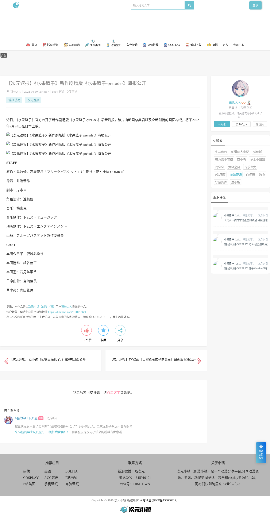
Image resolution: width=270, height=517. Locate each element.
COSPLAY (31, 477)
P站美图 (29, 484)
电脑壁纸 (72, 484)
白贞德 (250, 174)
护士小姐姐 (257, 159)
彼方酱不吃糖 (224, 159)
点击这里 (113, 392)
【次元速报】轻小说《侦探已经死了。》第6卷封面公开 (47, 359)
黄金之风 (234, 167)
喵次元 (140, 471)
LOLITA (71, 471)
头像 (26, 471)
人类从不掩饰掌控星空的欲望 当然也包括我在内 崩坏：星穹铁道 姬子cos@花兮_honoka (246, 220)
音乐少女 (250, 167)
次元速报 (33, 100)
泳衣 (262, 174)
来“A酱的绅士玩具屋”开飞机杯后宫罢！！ (42, 432)
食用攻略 (69, 5)
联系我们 (83, 5)
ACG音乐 (51, 477)
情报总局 (14, 100)
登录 (255, 5)
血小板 (235, 182)
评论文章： (239, 215)
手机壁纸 (51, 484)
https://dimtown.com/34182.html (67, 311)
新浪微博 (54, 5)
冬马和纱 (221, 152)
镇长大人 (15, 91)
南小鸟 (241, 159)
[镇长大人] (240, 88)
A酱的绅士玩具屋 (26, 418)
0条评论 (72, 91)
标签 (95, 5)
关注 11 (233, 107)
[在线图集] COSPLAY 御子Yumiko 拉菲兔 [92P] (245, 268)
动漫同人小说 (240, 152)
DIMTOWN (141, 484)
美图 (47, 471)
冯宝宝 (219, 167)
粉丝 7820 (246, 107)
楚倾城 (257, 152)
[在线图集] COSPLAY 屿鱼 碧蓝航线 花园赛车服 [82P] (246, 244)
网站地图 (145, 500)
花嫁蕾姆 (236, 174)
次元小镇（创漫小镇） (42, 306)
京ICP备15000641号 (165, 500)
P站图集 (220, 174)
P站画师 (71, 477)
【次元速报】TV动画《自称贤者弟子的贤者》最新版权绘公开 (153, 359)
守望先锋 (221, 182)
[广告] (135, 72)
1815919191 (142, 477)
